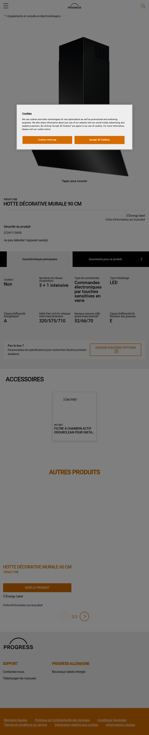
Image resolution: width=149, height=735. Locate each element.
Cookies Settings (47, 140)
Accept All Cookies (99, 140)
